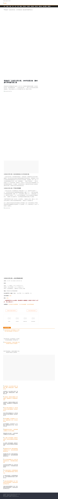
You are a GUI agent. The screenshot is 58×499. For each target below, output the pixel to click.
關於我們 (4, 495)
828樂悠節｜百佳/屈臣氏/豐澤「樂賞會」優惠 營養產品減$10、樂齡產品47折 (10, 392)
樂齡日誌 (40, 6)
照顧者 (21, 6)
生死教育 (28, 6)
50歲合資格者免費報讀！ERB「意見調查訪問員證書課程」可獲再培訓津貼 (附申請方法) (10, 487)
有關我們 (49, 6)
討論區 (7, 6)
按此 (10, 295)
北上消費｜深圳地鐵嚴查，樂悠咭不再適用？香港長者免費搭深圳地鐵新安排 (10, 444)
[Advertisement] (21, 167)
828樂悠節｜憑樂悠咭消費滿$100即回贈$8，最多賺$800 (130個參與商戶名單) (10, 403)
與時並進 (24, 6)
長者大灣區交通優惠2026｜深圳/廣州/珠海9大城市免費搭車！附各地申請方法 (10, 414)
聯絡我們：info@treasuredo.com (12, 495)
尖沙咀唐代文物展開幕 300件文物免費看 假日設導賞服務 (21, 304)
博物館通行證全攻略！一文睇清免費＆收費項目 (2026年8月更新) (10, 434)
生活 (13, 6)
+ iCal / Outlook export (32, 310)
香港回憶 (32, 6)
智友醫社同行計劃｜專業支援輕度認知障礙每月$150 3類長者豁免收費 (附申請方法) (10, 455)
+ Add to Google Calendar (11, 310)
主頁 (4, 6)
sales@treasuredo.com (15, 496)
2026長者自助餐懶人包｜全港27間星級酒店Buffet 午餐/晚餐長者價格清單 (10, 465)
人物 (15, 6)
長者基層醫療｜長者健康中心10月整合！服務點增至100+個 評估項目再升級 (10, 425)
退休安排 (36, 6)
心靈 (18, 6)
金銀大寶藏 (44, 6)
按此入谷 (10, 301)
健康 (10, 6)
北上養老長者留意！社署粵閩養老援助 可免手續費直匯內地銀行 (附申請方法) (10, 476)
